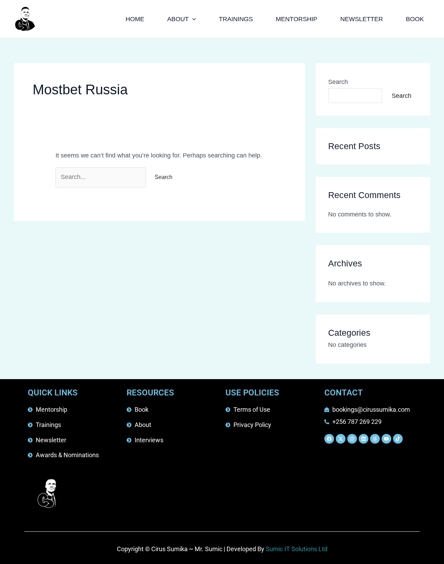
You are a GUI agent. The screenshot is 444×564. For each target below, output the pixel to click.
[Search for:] (102, 176)
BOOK (415, 19)
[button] (192, 19)
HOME (135, 19)
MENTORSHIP (296, 19)
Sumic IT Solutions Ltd (296, 549)
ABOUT (178, 19)
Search (338, 81)
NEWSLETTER (361, 19)
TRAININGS (236, 19)
